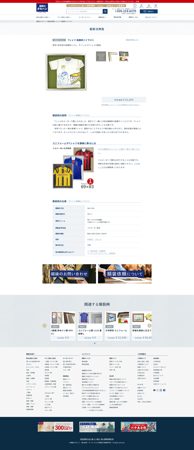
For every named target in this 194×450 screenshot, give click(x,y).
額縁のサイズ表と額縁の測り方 (92, 373)
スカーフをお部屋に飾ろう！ (118, 382)
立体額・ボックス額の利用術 (91, 407)
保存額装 (66, 396)
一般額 (47, 396)
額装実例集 (51, 21)
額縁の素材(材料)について (117, 379)
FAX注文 (140, 399)
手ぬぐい (29, 398)
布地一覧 (112, 370)
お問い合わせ (141, 378)
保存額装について (87, 382)
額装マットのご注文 (115, 361)
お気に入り (140, 393)
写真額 (47, 375)
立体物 (28, 375)
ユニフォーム (30, 387)
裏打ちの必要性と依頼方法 (90, 385)
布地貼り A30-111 (94, 239)
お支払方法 (140, 373)
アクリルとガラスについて (90, 388)
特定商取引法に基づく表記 (90, 439)
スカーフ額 (48, 410)
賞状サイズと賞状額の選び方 (91, 393)
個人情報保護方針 (107, 439)
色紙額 (47, 378)
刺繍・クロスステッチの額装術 (92, 402)
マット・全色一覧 (115, 367)
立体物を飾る (67, 367)
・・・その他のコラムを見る (92, 410)
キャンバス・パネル (32, 367)
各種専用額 (29, 409)
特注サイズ (48, 407)
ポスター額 (48, 373)
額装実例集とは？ (132, 40)
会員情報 (140, 390)
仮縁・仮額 (29, 407)
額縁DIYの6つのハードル (117, 385)
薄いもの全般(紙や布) (33, 361)
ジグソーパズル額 (50, 387)
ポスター (29, 364)
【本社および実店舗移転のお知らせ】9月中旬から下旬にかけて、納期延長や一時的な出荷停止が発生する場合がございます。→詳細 (97, 1)
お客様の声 (140, 375)
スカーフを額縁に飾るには (90, 396)
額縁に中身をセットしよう (90, 376)
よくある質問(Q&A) (115, 405)
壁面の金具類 (67, 390)
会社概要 (156, 378)
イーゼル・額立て (68, 393)
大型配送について (143, 364)
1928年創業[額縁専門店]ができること (94, 390)
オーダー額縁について (116, 393)
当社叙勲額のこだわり (116, 396)
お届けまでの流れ (143, 370)
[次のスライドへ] (150, 326)
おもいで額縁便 (114, 399)
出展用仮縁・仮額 (50, 384)
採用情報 (156, 381)
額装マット (66, 379)
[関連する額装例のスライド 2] (99, 343)
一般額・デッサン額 (51, 361)
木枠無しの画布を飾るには (90, 399)
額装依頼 (85, 361)
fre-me (139, 396)
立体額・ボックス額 (51, 367)
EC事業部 (156, 373)
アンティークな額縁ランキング (119, 390)
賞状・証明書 (30, 373)
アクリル (66, 382)
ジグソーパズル (31, 384)
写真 (27, 370)
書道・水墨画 (30, 378)
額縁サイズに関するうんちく (118, 388)
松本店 (155, 364)
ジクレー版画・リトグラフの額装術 (93, 405)
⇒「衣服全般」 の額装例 (96, 251)
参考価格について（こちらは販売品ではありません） (121, 105)
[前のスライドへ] (44, 326)
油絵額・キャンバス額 (52, 364)
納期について (141, 367)
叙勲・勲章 (29, 401)
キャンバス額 (49, 402)
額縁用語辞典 (113, 407)
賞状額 (47, 370)
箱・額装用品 (67, 385)
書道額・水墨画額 (50, 381)
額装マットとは (114, 364)
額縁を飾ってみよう (88, 379)
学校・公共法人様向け (144, 402)
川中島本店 (156, 361)
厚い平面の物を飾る (69, 364)
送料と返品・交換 (143, 361)
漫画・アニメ (30, 404)
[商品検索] (105, 11)
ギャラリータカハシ (159, 367)
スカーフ (29, 390)
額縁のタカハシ (41, 21)
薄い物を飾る (67, 361)
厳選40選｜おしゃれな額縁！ (118, 402)
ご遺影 (28, 392)
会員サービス (141, 388)
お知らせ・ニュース (159, 384)
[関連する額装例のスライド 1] (94, 343)
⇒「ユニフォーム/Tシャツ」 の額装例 (101, 253)
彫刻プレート (67, 388)
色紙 (27, 381)
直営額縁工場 (157, 370)
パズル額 (47, 405)
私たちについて (158, 375)
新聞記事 (29, 395)
